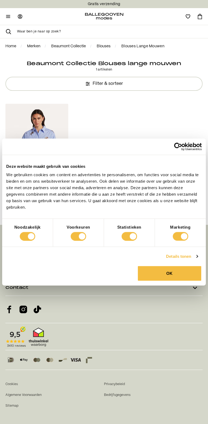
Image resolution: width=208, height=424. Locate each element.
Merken (33, 46)
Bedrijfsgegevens (117, 394)
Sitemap (11, 405)
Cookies (11, 384)
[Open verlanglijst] (188, 16)
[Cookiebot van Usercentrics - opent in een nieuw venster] (178, 146)
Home (10, 46)
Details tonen (178, 256)
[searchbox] (110, 31)
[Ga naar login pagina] (20, 16)
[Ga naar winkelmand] (200, 16)
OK (169, 273)
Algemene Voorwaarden (23, 394)
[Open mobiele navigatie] (8, 16)
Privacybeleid (114, 384)
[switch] (78, 236)
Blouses (103, 46)
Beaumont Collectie (68, 46)
